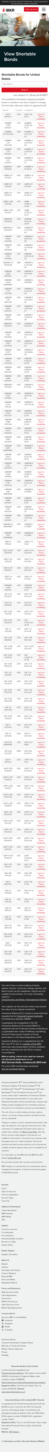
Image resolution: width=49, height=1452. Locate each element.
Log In (4, 1188)
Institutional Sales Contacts (12, 1239)
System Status (7, 1245)
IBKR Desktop (7, 1214)
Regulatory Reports (9, 1283)
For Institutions (8, 1236)
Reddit (7, 1327)
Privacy (4, 1352)
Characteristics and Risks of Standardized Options (24, 999)
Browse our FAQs (9, 1242)
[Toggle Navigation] (43, 9)
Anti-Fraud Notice (9, 1340)
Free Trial (5, 1201)
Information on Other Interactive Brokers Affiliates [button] (24, 1441)
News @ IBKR (7, 1276)
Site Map (5, 1355)
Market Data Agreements (12, 1308)
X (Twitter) (8, 1330)
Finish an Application (10, 1195)
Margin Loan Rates (29, 1132)
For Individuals (7, 1232)
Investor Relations (9, 1273)
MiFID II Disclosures (10, 1302)
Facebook (8, 1320)
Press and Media (8, 1280)
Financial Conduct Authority (30, 1016)
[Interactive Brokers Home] (8, 9)
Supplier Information (10, 1254)
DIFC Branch (14, 1432)
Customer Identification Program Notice (17, 1343)
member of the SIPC (32, 1044)
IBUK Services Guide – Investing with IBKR (21, 1062)
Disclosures (6, 1298)
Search (24, 90)
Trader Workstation (9, 1210)
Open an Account (9, 1192)
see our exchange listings (13, 1069)
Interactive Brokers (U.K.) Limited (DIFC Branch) (24, 1400)
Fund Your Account (9, 1229)
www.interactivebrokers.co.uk (13, 1392)
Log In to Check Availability (41, 116)
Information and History (11, 1270)
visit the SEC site (14, 1158)
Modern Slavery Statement (12, 1349)
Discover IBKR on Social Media (14, 1317)
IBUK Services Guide (10, 1292)
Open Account (31, 9)
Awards (5, 1264)
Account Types (8, 1198)
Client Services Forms (10, 1305)
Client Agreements (9, 1295)
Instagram (8, 1324)
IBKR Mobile (6, 1217)
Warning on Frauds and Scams (14, 1346)
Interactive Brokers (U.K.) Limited (24, 1366)
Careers (5, 1267)
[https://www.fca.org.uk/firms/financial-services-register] (23, 1383)
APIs (3, 1220)
